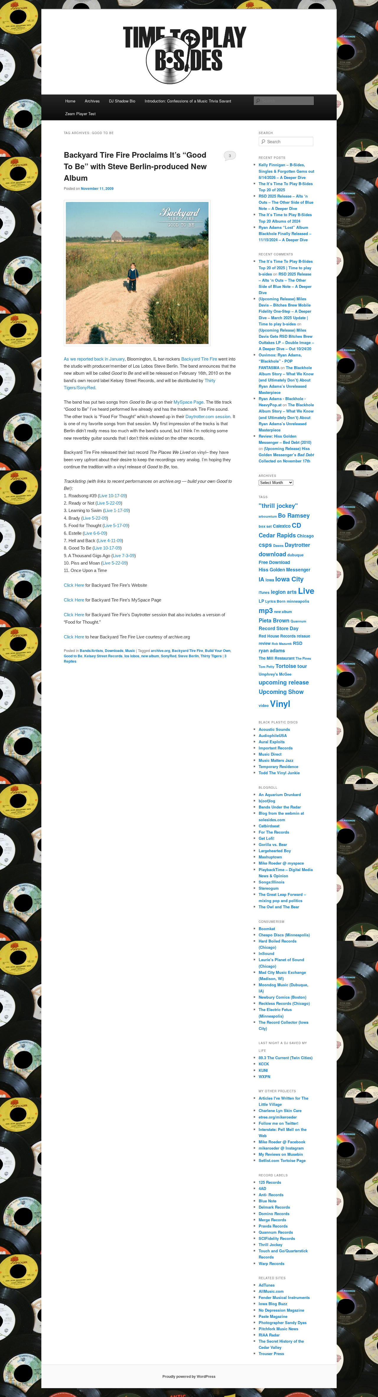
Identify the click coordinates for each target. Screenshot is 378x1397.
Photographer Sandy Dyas (283, 1322)
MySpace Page (188, 402)
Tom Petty (266, 666)
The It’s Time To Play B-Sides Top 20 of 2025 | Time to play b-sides (286, 267)
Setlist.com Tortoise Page (282, 1160)
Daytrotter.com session (207, 416)
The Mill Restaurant (276, 658)
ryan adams (272, 650)
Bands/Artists (91, 650)
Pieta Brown (274, 620)
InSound (266, 953)
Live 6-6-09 (95, 533)
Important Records (276, 748)
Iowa (269, 580)
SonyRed (168, 655)
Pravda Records (273, 1226)
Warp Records (271, 1263)
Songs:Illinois (271, 882)
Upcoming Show (281, 691)
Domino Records (274, 1213)
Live (306, 590)
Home (70, 101)
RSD (297, 643)
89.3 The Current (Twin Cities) (285, 1057)
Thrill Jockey (270, 1244)
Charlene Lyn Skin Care (280, 1110)
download (272, 554)
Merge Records (272, 1219)
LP (261, 601)
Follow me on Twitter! (278, 1123)
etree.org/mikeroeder (278, 1117)
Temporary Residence (278, 766)
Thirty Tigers (211, 655)
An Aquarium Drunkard (280, 794)
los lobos (131, 655)
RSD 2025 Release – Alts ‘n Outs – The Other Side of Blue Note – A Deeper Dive (286, 202)
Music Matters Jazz (276, 760)
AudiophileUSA (273, 735)
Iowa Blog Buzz (273, 1303)
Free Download (274, 562)
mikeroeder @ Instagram (281, 1148)
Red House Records (277, 636)
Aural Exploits (272, 741)
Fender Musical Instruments (284, 1297)
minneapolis (298, 601)
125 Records (270, 1182)
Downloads (114, 650)
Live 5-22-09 (109, 503)
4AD (262, 1188)
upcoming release (284, 682)
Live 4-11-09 (110, 540)
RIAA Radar (269, 1335)
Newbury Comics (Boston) (282, 997)
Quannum (298, 621)
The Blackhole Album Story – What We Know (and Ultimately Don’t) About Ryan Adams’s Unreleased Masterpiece (286, 380)
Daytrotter (297, 545)
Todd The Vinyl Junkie (279, 772)
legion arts (284, 591)
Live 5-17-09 (116, 525)
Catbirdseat (269, 826)
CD (296, 525)
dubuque (295, 555)
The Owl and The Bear (279, 906)
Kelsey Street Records (103, 655)
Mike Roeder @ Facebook (282, 1142)
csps (265, 544)
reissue (303, 636)
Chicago (305, 536)
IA (261, 579)
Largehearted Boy (275, 850)
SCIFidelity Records (277, 1238)
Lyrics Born (275, 601)
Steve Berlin (188, 655)
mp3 (266, 610)
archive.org (160, 650)
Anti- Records (271, 1194)
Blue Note (267, 1201)
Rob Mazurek (282, 643)
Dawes (278, 545)
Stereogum (269, 888)
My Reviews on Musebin (281, 1154)
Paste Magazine (273, 1316)
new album (150, 655)
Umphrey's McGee (275, 674)
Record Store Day (279, 628)
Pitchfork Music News (278, 1328)
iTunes (264, 592)
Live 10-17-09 (112, 495)
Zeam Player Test (80, 113)
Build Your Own (217, 650)
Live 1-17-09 (116, 510)
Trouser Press (271, 1353)
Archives (92, 101)
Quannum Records (276, 1232)
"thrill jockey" (278, 505)
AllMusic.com (271, 1291)
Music (130, 650)
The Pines (303, 658)
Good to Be (73, 655)
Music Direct (270, 754)
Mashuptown (270, 857)
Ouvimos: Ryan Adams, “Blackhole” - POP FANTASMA (280, 361)
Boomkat (267, 928)
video (264, 705)
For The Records (274, 832)
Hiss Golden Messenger (284, 569)
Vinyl (280, 703)
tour (302, 665)
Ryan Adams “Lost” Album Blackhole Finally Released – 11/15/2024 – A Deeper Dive (285, 233)
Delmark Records (274, 1207)
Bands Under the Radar (280, 807)
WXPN (264, 1076)
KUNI (263, 1070)
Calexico (282, 526)
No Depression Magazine (281, 1310)
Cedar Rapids (277, 535)
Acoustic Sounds (274, 729)
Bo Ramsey (294, 515)
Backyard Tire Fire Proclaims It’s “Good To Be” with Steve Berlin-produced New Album (135, 166)
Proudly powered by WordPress (189, 1376)
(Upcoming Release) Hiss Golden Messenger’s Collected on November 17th (286, 455)
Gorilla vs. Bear (273, 844)
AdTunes (267, 1285)
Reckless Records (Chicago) (284, 1003)
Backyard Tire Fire (199, 359)
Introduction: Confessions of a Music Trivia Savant (188, 101)
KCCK (264, 1064)
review (265, 643)
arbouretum (268, 516)
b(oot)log (267, 800)
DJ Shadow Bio (122, 101)
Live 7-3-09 (123, 555)
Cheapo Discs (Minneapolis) (284, 935)
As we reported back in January (94, 359)
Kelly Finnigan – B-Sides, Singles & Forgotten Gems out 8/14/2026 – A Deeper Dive (286, 171)
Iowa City (289, 578)
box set (265, 526)
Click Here (74, 585)
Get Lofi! (266, 838)
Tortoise (286, 666)
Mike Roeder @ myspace (281, 863)
